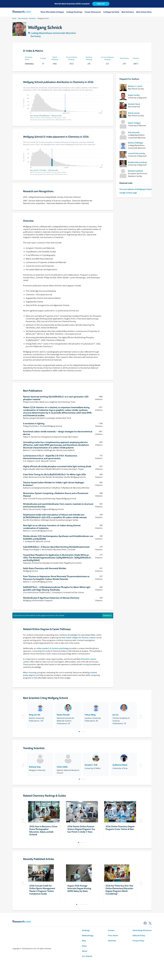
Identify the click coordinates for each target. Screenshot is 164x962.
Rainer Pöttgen (134, 123)
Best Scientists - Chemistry (27, 18)
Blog (84, 940)
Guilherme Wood (120, 765)
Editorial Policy (139, 935)
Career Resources (93, 12)
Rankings (86, 930)
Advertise (112, 940)
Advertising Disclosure (142, 930)
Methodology (87, 935)
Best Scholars (127, 12)
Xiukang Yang (34, 767)
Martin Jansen (134, 113)
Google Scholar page (128, 192)
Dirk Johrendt (133, 132)
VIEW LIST (101, 4)
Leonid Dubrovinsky (136, 153)
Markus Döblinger (135, 143)
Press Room (113, 935)
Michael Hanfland (135, 171)
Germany (36, 36)
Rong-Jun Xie (34, 715)
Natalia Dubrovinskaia (137, 162)
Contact (111, 930)
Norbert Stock (134, 104)
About (84, 951)
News (84, 946)
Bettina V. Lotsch (135, 86)
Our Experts (87, 956)
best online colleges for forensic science (78, 637)
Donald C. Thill (91, 765)
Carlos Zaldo (62, 767)
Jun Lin (115, 715)
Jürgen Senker (134, 95)
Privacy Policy (138, 940)
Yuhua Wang (90, 715)
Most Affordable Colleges (52, 12)
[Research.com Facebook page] (145, 923)
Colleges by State (111, 12)
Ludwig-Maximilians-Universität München (53, 33)
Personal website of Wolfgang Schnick (135, 189)
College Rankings (74, 12)
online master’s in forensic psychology (52, 648)
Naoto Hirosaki (63, 715)
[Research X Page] (150, 923)
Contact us (107, 615)
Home (14, 18)
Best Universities (144, 12)
